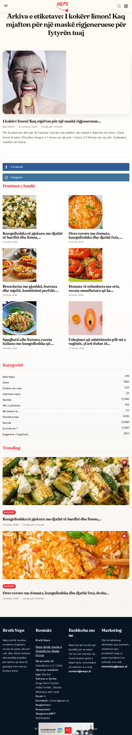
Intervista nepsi (11, 394)
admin (11, 126)
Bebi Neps (9, 376)
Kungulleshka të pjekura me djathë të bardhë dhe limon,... (52, 519)
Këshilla (7, 399)
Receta (7, 422)
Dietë (6, 382)
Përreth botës (11, 417)
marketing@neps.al (114, 666)
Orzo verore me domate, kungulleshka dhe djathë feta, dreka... (56, 593)
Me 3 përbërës (11, 405)
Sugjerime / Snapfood (15, 434)
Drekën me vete (12, 388)
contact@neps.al (80, 671)
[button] (125, 6)
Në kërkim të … (11, 411)
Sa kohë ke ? (10, 428)
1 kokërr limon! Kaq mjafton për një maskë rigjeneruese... (52, 121)
